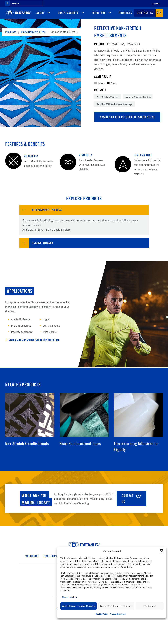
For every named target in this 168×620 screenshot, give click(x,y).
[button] (161, 551)
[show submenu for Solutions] (109, 13)
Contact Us (145, 13)
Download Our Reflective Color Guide (127, 117)
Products (125, 13)
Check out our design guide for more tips (34, 339)
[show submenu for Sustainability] (82, 13)
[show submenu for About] (48, 13)
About (40, 13)
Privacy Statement (118, 614)
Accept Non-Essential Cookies (78, 606)
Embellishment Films (33, 31)
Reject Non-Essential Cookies (116, 606)
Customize (149, 606)
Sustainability (68, 13)
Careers (156, 3)
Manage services (69, 597)
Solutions (99, 13)
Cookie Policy (102, 614)
